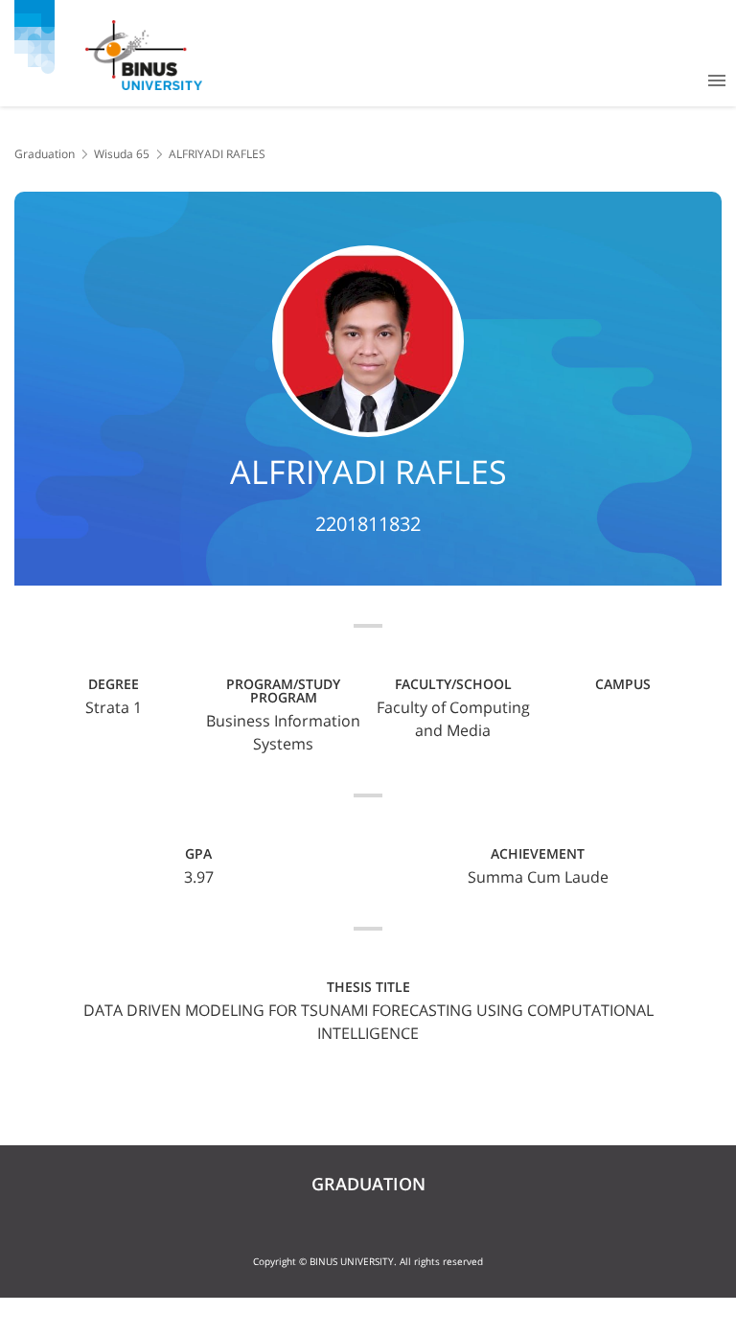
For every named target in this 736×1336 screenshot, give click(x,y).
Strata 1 (113, 707)
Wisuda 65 (122, 154)
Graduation (44, 154)
